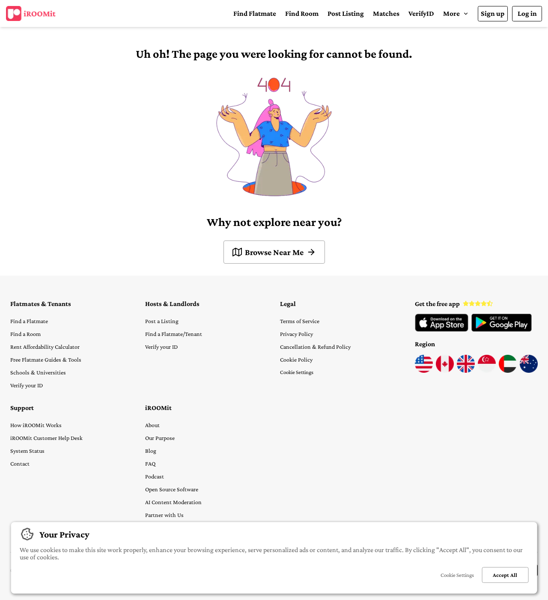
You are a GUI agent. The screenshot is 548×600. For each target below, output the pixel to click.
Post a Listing (162, 321)
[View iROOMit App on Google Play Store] (501, 329)
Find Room (302, 13)
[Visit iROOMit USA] (424, 370)
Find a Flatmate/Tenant (173, 333)
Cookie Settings (296, 372)
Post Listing (346, 13)
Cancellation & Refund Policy (315, 346)
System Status (27, 450)
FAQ (150, 463)
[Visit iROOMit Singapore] (487, 370)
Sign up (492, 13)
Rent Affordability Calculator (45, 346)
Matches (386, 13)
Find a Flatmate (29, 321)
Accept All (505, 575)
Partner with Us (164, 514)
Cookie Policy (296, 359)
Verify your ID (26, 385)
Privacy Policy (296, 333)
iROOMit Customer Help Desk (46, 437)
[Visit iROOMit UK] (466, 370)
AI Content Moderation (173, 502)
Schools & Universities (38, 372)
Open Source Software (171, 489)
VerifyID (421, 13)
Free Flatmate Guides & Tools (45, 359)
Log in (527, 13)
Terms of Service (299, 321)
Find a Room (25, 333)
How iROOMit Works (36, 425)
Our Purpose (160, 437)
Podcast (154, 476)
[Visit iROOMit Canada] (445, 370)
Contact (20, 463)
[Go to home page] (31, 13)
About (152, 425)
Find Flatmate (254, 13)
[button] (455, 13)
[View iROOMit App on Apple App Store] (441, 329)
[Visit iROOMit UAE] (508, 370)
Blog (150, 450)
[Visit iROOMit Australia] (529, 370)
